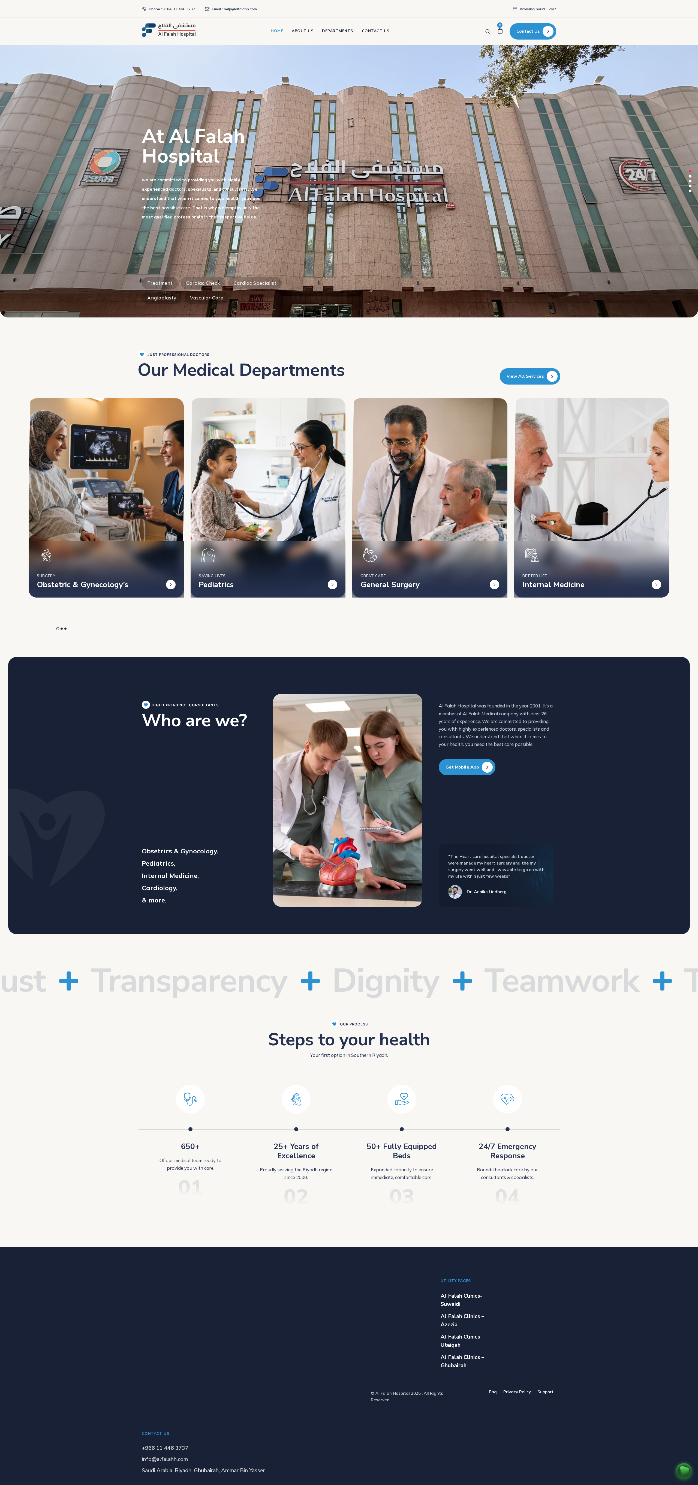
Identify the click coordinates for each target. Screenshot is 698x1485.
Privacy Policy (517, 1391)
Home (277, 31)
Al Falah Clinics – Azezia (462, 1320)
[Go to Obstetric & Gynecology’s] (171, 584)
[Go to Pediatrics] (332, 584)
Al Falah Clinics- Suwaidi (461, 1300)
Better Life (534, 576)
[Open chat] (684, 1471)
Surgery (46, 576)
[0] (500, 31)
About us (302, 31)
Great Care (373, 576)
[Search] (487, 31)
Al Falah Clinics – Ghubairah (462, 1361)
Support (545, 1391)
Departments (337, 31)
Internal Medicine (553, 585)
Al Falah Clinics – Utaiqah (462, 1341)
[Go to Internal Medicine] (656, 584)
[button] (690, 171)
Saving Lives (212, 576)
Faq (493, 1391)
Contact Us (375, 31)
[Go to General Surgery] (494, 584)
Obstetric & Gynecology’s (82, 585)
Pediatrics (216, 585)
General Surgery (390, 585)
